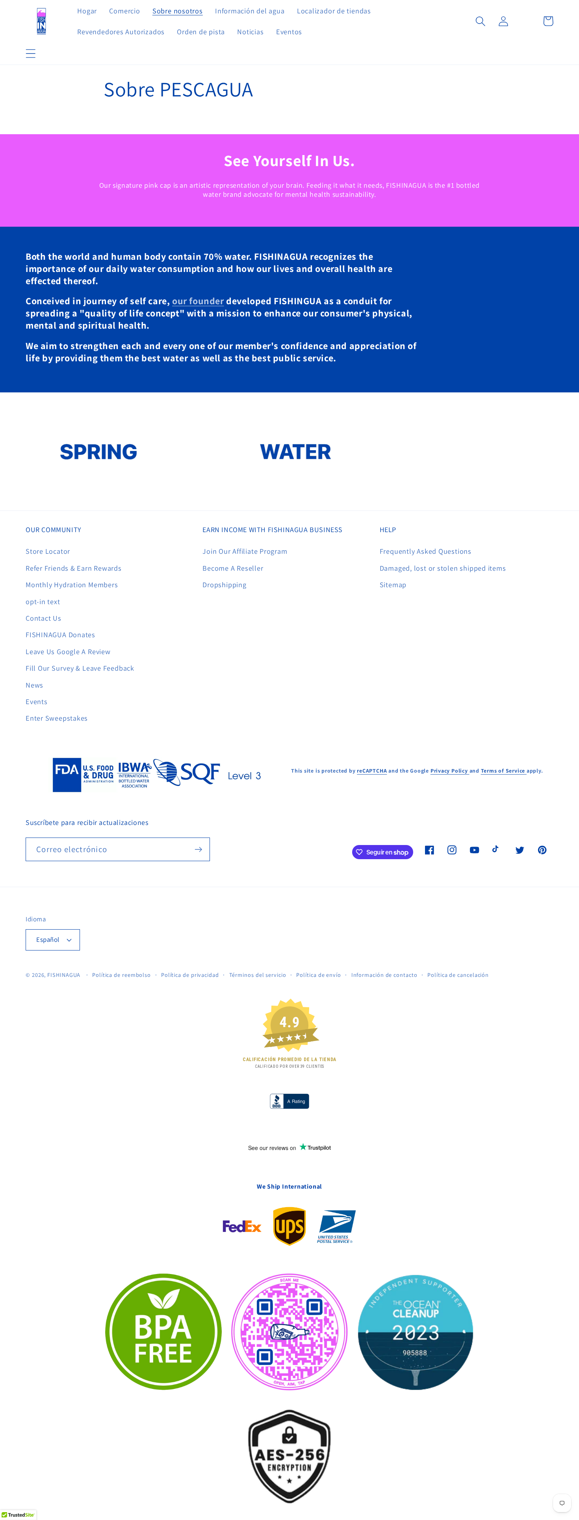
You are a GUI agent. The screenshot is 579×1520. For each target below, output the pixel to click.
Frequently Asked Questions (425, 551)
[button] (30, 53)
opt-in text (43, 601)
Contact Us (43, 618)
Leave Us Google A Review (68, 651)
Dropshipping (224, 584)
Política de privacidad (190, 974)
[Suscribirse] (198, 850)
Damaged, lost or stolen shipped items (443, 568)
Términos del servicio (257, 974)
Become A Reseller (232, 568)
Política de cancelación (458, 974)
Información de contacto (384, 974)
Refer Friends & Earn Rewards (74, 568)
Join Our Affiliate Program (244, 551)
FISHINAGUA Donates (60, 634)
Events (37, 701)
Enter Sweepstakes (57, 718)
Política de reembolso (121, 974)
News (34, 685)
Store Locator (48, 551)
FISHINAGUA (63, 974)
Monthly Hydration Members (72, 584)
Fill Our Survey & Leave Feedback (80, 668)
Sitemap (393, 584)
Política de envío (318, 974)
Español (47, 939)
